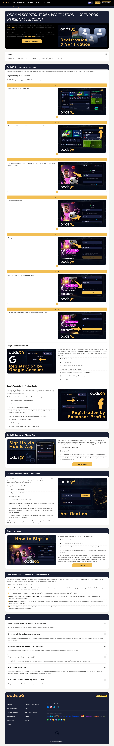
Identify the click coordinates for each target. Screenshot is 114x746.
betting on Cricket (30, 36)
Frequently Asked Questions (32, 704)
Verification (34, 58)
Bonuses (30, 3)
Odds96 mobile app (72, 447)
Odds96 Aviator (76, 557)
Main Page (8, 7)
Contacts (9, 704)
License (9, 724)
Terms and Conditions (12, 712)
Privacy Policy (10, 720)
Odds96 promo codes (33, 596)
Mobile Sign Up (22, 58)
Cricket (27, 708)
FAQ (59, 58)
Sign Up (97, 3)
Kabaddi (27, 716)
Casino (38, 3)
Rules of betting (11, 716)
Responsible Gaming (12, 708)
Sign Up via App (82, 464)
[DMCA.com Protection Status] (101, 696)
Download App (106, 3)
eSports (27, 720)
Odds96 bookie (11, 27)
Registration (21, 3)
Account (51, 58)
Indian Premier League (31, 712)
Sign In (43, 58)
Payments (47, 3)
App (14, 3)
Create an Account (31, 41)
